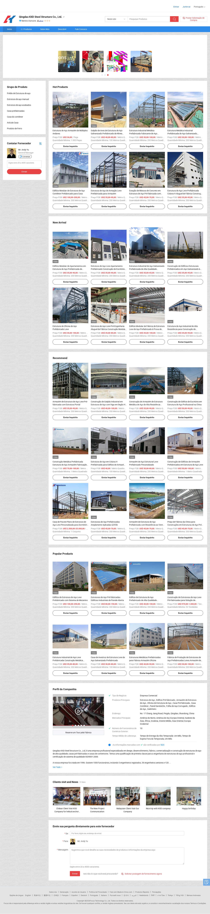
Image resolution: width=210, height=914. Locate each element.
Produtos (27, 29)
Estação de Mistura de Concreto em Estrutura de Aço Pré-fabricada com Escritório (145, 193)
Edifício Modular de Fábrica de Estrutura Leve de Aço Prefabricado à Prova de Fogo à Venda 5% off (147, 328)
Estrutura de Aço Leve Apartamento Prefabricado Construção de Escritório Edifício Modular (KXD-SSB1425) (108, 268)
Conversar (26, 156)
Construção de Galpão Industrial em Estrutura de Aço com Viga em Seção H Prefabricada (108, 404)
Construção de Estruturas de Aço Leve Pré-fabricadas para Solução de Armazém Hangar (184, 600)
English (28, 895)
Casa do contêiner (15, 116)
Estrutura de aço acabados (19, 104)
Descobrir (62, 29)
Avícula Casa (12, 122)
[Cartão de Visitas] (40, 143)
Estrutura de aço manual (18, 98)
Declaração (64, 892)
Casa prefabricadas (15, 110)
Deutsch (84, 895)
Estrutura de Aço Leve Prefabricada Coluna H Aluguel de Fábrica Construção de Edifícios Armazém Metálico (185, 193)
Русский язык (115, 895)
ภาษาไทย (161, 895)
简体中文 (37, 895)
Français (65, 895)
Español (74, 895)
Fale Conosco (81, 29)
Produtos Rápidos (142, 892)
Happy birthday (189, 808)
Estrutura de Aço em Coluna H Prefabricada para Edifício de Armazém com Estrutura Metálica (108, 464)
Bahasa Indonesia (194, 895)
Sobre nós (53, 892)
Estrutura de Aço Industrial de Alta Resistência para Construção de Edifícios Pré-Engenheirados (182, 328)
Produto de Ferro (14, 128)
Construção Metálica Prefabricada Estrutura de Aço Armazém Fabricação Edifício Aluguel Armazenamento (70, 464)
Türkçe (170, 895)
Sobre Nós (44, 29)
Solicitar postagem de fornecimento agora (141, 873)
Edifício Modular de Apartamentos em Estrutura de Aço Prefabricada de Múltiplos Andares (69, 268)
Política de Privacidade (98, 892)
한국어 (126, 895)
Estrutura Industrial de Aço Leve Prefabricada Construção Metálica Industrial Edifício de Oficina (68, 660)
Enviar (75, 873)
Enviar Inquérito (70, 146)
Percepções (156, 892)
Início (9, 29)
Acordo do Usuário (79, 892)
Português (94, 895)
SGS (162, 744)
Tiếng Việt (180, 895)
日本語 (56, 895)
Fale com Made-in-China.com (121, 892)
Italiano (104, 895)
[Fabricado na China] (21, 5)
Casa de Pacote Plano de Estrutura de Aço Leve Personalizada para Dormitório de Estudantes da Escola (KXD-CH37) (70, 524)
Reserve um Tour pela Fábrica (78, 732)
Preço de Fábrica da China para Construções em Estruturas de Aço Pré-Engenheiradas (184, 524)
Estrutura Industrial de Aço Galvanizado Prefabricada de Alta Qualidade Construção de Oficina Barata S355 (146, 268)
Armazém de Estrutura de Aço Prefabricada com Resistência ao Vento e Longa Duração (146, 524)
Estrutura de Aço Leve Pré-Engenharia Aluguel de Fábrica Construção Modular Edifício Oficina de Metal (108, 328)
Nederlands (143, 895)
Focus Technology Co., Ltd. (100, 900)
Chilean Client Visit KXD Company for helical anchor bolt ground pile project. (66, 811)
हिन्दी (152, 895)
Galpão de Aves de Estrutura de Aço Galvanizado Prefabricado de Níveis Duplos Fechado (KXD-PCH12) (106, 133)
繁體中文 (47, 895)
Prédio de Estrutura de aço (18, 93)
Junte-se (186, 6)
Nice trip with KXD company (158, 808)
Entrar (176, 6)
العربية (134, 895)
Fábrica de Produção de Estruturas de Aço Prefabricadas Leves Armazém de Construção (184, 660)
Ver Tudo (57, 766)
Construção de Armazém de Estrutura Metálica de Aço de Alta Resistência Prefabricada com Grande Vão (146, 404)
